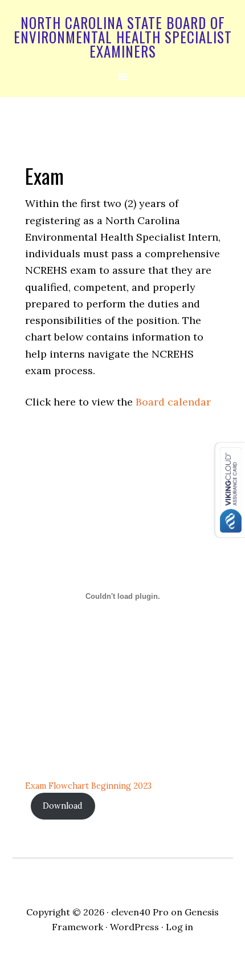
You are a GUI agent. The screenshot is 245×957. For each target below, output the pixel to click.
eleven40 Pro (140, 912)
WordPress (134, 926)
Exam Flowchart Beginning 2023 (88, 786)
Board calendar (173, 401)
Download (63, 806)
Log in (179, 926)
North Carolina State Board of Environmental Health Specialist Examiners (123, 37)
